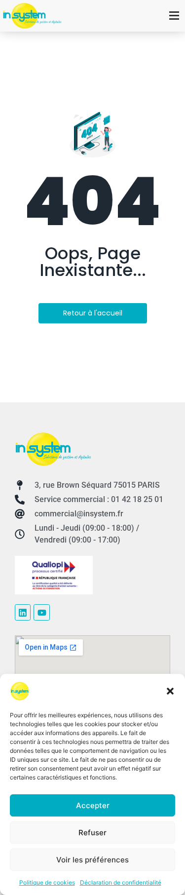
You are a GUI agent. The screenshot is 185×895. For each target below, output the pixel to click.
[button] (170, 691)
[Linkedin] (23, 612)
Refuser (92, 832)
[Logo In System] (53, 449)
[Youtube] (41, 612)
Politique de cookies (47, 882)
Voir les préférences (92, 859)
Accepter (93, 805)
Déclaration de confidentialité (120, 882)
